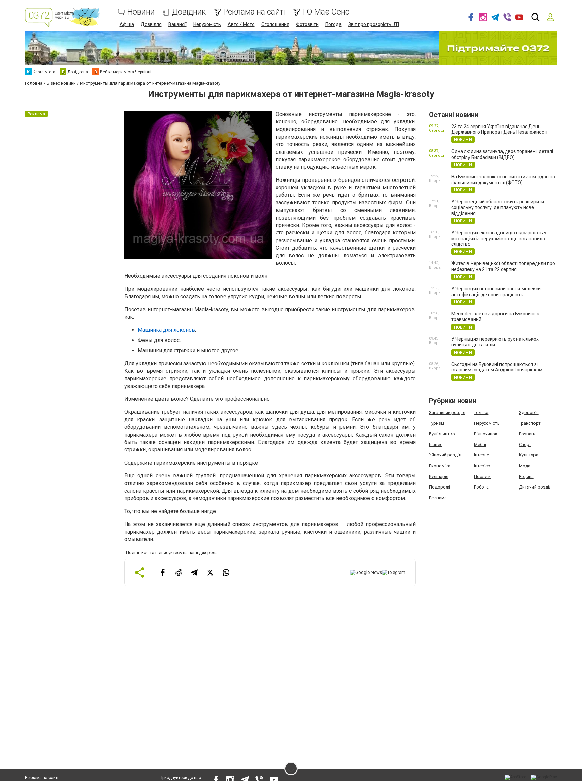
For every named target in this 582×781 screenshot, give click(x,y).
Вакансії (177, 24)
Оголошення (275, 24)
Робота (481, 487)
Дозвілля (151, 24)
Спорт (525, 444)
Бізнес (435, 444)
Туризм (436, 423)
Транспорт (530, 423)
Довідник (189, 12)
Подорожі (439, 487)
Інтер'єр (482, 465)
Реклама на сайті (254, 12)
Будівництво (442, 433)
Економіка (439, 465)
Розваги (527, 433)
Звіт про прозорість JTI (373, 24)
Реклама (438, 497)
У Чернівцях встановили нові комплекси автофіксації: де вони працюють (496, 291)
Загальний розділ (447, 412)
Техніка (481, 412)
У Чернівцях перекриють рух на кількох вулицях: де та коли (495, 341)
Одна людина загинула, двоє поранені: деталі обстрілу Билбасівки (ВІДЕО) (502, 154)
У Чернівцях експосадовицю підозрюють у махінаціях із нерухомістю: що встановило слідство (498, 238)
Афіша (127, 24)
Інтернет (482, 454)
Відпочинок (485, 433)
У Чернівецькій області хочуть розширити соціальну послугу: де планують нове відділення (497, 207)
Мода (524, 465)
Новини (141, 12)
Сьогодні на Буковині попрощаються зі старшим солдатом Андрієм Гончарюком (496, 367)
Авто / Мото (241, 24)
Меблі (480, 444)
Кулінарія (438, 476)
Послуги (482, 476)
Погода (333, 24)
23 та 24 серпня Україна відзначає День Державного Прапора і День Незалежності (499, 129)
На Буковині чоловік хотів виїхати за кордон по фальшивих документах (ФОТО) (503, 179)
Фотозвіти (307, 24)
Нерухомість (207, 24)
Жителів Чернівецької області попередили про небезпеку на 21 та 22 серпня (503, 266)
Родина (526, 476)
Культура (528, 454)
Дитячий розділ (535, 487)
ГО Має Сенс (325, 12)
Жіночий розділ (445, 454)
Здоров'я (529, 412)
